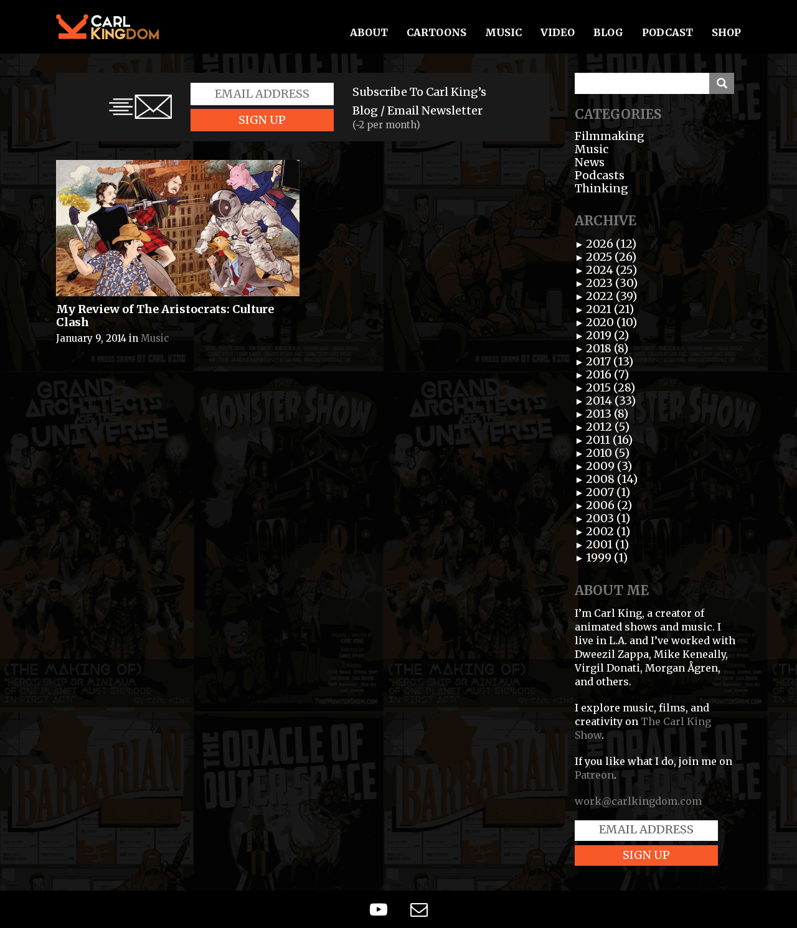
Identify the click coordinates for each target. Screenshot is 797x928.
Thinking (601, 188)
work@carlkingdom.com (638, 801)
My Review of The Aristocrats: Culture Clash (165, 316)
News (590, 162)
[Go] (721, 83)
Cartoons (436, 32)
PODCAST (667, 32)
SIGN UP (262, 120)
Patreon (594, 775)
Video (557, 32)
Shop (726, 32)
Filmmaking (609, 136)
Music (503, 32)
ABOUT (369, 32)
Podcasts (600, 175)
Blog (608, 32)
